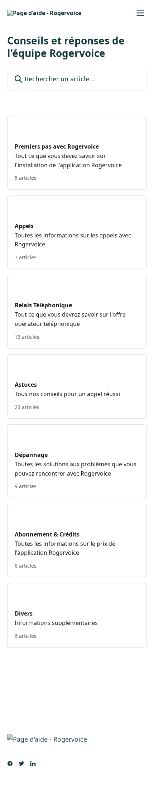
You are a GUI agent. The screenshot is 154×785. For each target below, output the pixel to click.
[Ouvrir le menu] (140, 13)
